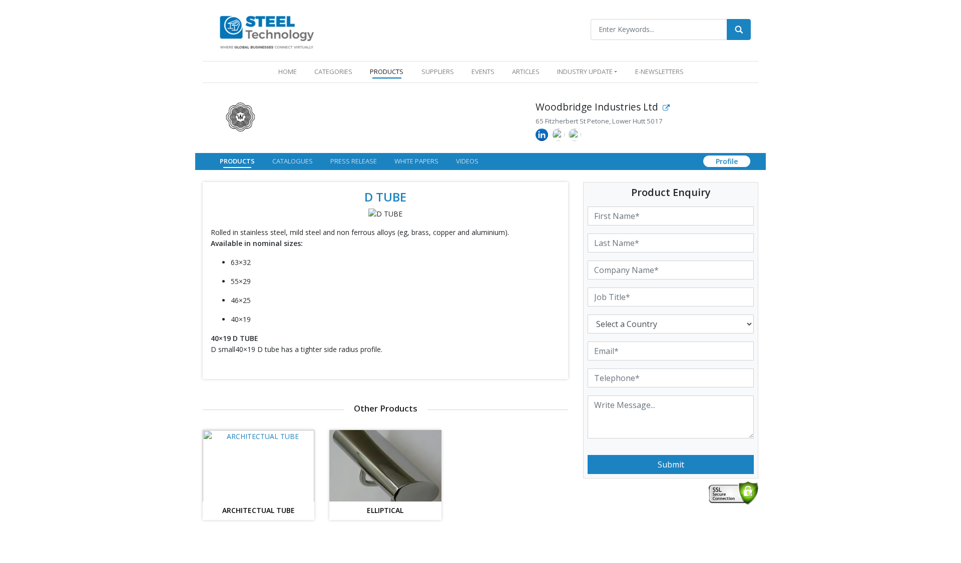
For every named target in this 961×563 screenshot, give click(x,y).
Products (237, 161)
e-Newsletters (659, 71)
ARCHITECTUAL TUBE (258, 510)
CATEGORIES (333, 71)
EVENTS (483, 71)
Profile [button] (727, 161)
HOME (289, 71)
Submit (671, 464)
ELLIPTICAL (385, 510)
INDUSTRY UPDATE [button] (585, 71)
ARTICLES (526, 71)
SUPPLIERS (437, 71)
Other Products (385, 408)
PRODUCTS (386, 71)
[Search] (739, 29)
